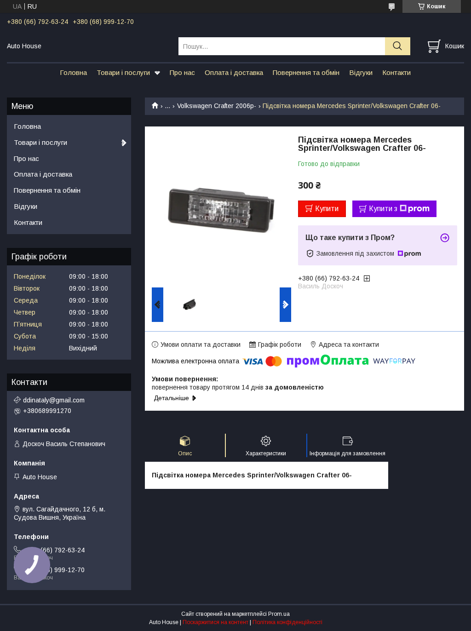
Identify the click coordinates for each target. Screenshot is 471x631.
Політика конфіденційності (287, 622)
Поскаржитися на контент (215, 622)
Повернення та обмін (306, 72)
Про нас (182, 72)
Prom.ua (279, 614)
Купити (327, 208)
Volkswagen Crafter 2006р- (216, 105)
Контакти (396, 72)
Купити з (383, 208)
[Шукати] (397, 46)
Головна (73, 72)
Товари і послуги (123, 72)
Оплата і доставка (234, 72)
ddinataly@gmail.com (54, 400)
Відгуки (361, 72)
